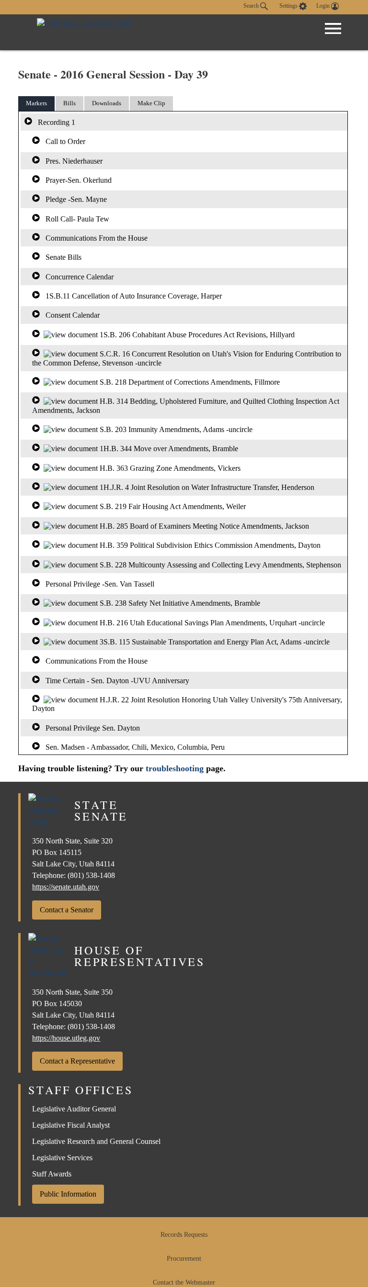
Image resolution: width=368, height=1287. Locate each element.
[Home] (84, 32)
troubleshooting (175, 768)
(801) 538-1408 (91, 875)
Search (251, 5)
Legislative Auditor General (74, 1109)
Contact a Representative (77, 1061)
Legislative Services (62, 1158)
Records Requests (184, 1234)
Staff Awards (51, 1174)
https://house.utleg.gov (66, 1038)
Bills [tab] (69, 103)
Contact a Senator (66, 910)
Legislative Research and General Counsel (96, 1141)
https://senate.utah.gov (65, 887)
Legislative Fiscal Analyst (71, 1125)
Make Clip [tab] (151, 103)
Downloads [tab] (106, 103)
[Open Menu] (333, 28)
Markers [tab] (36, 103)
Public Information (68, 1194)
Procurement (184, 1258)
